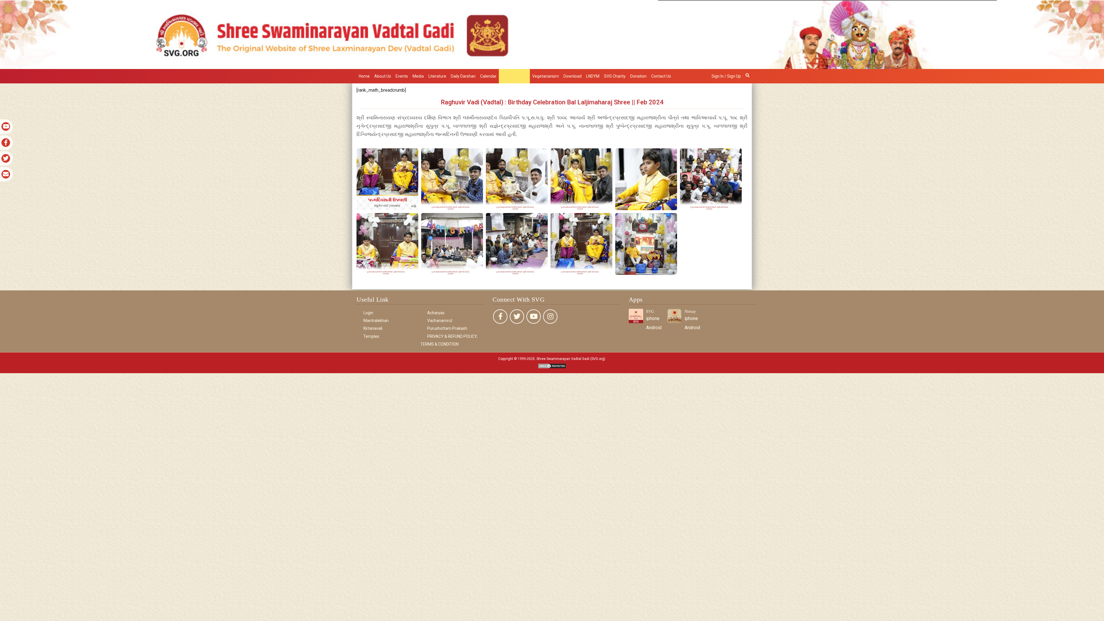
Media (418, 76)
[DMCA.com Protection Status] (552, 365)
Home (364, 76)
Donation (638, 76)
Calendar (488, 76)
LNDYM (592, 76)
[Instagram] (550, 316)
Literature (437, 76)
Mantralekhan (514, 76)
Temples (371, 336)
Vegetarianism (545, 76)
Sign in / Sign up (726, 76)
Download (573, 76)
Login (368, 312)
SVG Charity (615, 76)
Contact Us (661, 76)
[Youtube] (533, 316)
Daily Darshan (463, 76)
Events (402, 76)
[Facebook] (500, 316)
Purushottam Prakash (447, 328)
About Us (382, 76)
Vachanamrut (439, 320)
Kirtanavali (372, 328)
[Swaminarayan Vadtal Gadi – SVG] (552, 34)
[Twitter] (517, 316)
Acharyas (435, 312)
